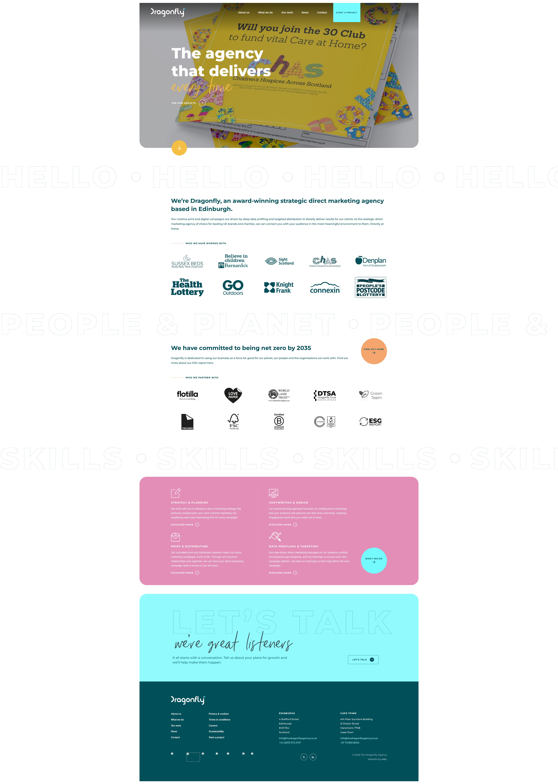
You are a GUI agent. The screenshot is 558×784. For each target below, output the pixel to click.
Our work (287, 12)
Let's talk (360, 659)
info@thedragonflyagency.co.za (359, 738)
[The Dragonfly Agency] (168, 12)
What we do (265, 12)
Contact (322, 12)
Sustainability (216, 731)
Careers (213, 725)
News (305, 12)
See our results (184, 103)
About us (244, 12)
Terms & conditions (219, 719)
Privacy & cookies (219, 714)
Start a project (346, 12)
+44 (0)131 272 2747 (290, 742)
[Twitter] (304, 757)
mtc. (384, 759)
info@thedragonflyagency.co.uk (298, 738)
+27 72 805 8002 (349, 742)
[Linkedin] (313, 757)
